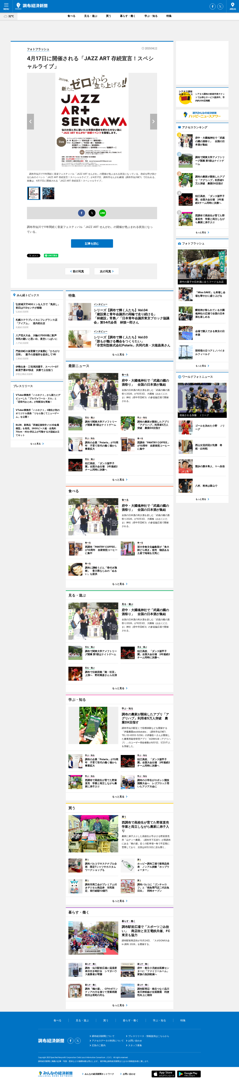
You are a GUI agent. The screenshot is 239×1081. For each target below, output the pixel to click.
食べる (71, 16)
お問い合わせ (135, 1040)
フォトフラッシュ (38, 49)
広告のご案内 (99, 1045)
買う (108, 16)
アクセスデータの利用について (108, 1040)
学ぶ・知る (151, 16)
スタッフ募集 (135, 1045)
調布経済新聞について (103, 1036)
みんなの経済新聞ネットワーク (55, 1074)
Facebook (213, 6)
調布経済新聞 (31, 6)
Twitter (220, 6)
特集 (169, 16)
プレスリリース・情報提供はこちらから (148, 1036)
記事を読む (92, 243)
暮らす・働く (128, 16)
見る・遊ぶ (90, 16)
